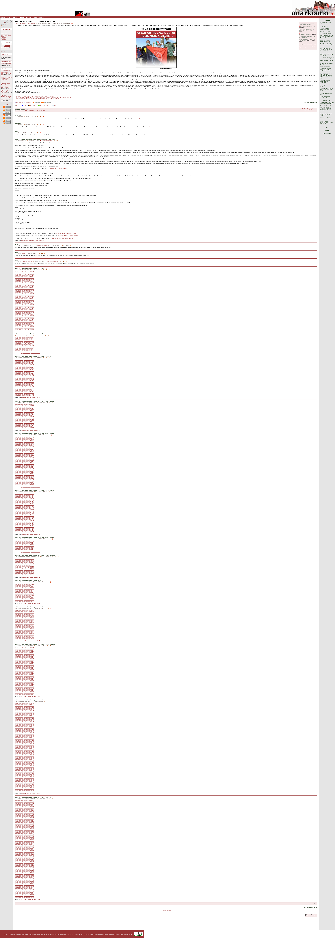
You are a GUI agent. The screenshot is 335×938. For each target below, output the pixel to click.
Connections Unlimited (27, 261)
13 (35, 110)
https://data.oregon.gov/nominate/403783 (24, 274)
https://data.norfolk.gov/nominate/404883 (24, 363)
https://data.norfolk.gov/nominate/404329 (24, 338)
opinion (327, 130)
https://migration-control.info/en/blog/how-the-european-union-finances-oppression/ (35, 96)
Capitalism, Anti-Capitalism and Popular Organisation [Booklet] (326, 90)
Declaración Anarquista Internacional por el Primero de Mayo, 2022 (326, 54)
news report (32, 23)
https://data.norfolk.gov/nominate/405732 (24, 406)
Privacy (130, 934)
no (9, 21)
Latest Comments (5, 34)
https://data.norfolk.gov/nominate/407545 (24, 495)
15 (37, 110)
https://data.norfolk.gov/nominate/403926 (24, 271)
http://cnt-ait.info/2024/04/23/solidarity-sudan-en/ (32, 240)
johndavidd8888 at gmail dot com (42, 245)
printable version (19, 102)
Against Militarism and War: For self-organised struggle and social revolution (326, 65)
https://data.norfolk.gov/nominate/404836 (24, 362)
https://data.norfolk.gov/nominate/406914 (24, 442)
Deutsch (313, 915)
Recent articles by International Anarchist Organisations (306, 24)
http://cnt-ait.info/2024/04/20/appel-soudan (68, 235)
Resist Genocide (324, 26)
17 (40, 110)
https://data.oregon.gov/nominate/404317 (24, 339)
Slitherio (23, 253)
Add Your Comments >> (310, 102)
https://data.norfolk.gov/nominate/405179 (24, 365)
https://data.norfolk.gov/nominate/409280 (24, 584)
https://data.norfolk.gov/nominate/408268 (24, 562)
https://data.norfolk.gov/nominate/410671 (24, 802)
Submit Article (24, 17)
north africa (18, 23)
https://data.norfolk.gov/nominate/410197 (24, 703)
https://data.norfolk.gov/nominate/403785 (24, 273)
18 (41, 110)
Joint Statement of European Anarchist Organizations (327, 32)
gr (7, 21)
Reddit (36, 106)
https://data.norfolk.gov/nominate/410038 (24, 649)
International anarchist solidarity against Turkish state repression (326, 49)
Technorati (42, 106)
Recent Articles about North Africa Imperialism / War (307, 37)
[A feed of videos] (7, 109)
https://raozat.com (151, 135)
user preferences (5, 18)
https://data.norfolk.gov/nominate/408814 (24, 565)
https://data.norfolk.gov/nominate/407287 (24, 497)
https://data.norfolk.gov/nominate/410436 (24, 804)
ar (1, 22)
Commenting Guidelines (6, 35)
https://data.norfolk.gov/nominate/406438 (24, 440)
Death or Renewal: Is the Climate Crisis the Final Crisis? (326, 114)
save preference (307, 110)
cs (11, 22)
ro (5, 23)
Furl (31, 106)
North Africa (6, 55)
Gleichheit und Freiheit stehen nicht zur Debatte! (326, 118)
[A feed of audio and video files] (7, 112)
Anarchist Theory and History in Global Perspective (325, 81)
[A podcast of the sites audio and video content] (7, 122)
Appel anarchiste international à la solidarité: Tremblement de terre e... (306, 30)
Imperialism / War (6, 70)
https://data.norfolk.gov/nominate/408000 (24, 541)
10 (31, 110)
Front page (3, 30)
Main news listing (4, 32)
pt (1, 21)
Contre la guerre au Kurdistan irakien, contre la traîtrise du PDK (326, 122)
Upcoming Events (6, 61)
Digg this (18, 106)
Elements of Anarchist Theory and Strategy (325, 41)
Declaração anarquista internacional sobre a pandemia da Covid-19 (325, 69)
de (4, 22)
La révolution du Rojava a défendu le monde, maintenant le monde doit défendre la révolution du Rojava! (326, 76)
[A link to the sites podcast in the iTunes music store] (7, 123)
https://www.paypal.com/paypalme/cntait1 (58, 168)
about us (3, 51)
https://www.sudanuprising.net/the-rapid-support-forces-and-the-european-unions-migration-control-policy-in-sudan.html (44, 97)
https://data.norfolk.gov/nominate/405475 (24, 404)
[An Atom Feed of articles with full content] (7, 108)
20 (44, 110)
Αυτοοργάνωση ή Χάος (325, 100)
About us (3, 17)
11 (32, 110)
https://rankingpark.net (152, 126)
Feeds (6, 104)
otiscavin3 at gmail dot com (52, 261)
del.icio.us (25, 106)
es (9, 20)
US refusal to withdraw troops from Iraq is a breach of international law (6, 97)
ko (9, 23)
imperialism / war (25, 23)
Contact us (16, 17)
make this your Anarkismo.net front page (6, 26)
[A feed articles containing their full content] (7, 115)
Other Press (4, 69)
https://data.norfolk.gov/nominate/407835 (24, 496)
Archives (3, 38)
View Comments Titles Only (307, 109)
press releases (327, 133)
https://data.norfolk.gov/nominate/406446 (24, 439)
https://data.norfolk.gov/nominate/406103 (24, 438)
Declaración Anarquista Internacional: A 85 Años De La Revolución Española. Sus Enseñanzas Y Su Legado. (326, 108)
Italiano (310, 915)
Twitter (35, 17)
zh (9, 22)
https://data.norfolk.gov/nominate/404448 (24, 337)
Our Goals (9, 17)
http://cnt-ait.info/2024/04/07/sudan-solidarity (66, 233)
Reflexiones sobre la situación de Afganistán (325, 97)
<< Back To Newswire (166, 910)
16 (39, 110)
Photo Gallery (4, 37)
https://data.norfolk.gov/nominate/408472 (24, 560)
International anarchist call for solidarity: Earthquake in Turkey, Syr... (307, 34)
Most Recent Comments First (307, 108)
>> (5, 24)
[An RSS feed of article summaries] (7, 114)
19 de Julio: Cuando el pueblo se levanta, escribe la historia (327, 45)
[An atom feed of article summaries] (7, 106)
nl (10, 21)
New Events (4, 54)
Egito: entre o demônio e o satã (305, 46)
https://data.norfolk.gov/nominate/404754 (24, 360)
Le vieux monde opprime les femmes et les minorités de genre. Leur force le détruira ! (327, 59)
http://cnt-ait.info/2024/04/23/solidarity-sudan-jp (62, 238)
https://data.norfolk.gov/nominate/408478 (24, 561)
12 (33, 110)
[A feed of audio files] (7, 111)
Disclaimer (125, 934)
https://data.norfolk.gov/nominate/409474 (24, 610)
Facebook (41, 17)
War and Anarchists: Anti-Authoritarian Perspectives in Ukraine (6, 79)
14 (36, 110)
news (327, 127)
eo (7, 23)
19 (43, 110)
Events (30, 17)
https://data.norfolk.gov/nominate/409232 (24, 564)
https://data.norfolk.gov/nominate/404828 (24, 361)
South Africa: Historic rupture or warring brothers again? (327, 103)
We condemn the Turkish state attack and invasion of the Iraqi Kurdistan (5, 85)
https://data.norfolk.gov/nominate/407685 (24, 494)
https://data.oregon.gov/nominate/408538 (24, 559)
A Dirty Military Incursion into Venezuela (5, 91)
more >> (10, 101)
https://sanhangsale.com (140, 118)
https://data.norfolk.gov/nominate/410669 (24, 800)
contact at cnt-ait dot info (47, 140)
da (3, 23)
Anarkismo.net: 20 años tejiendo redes (325, 23)
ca (2, 23)
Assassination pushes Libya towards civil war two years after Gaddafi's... (307, 44)
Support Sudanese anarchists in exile (307, 26)
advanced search (5, 48)
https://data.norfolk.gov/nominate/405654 (24, 407)
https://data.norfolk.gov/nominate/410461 (24, 803)
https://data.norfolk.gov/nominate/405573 (24, 408)
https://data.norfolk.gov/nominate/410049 (24, 650)
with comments (29, 102)
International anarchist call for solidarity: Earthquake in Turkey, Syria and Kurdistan (326, 36)
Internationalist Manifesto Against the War (6, 73)
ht (6, 22)
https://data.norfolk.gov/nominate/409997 (24, 647)
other (5, 21)
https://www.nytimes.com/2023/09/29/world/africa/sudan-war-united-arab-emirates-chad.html (37, 98)
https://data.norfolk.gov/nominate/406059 (24, 437)
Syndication (3, 39)
